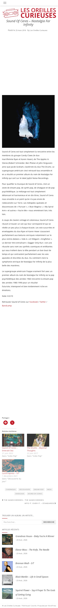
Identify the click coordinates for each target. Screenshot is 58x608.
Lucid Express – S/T (10, 473)
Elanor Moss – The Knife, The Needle (32, 549)
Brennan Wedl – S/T (25, 563)
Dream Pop (39, 489)
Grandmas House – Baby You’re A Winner (35, 536)
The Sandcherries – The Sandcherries (23, 500)
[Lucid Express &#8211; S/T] (13, 465)
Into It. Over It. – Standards (40, 503)
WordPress (52, 606)
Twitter (43, 302)
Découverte (24, 489)
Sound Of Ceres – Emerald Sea (10, 449)
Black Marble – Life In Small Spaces (32, 576)
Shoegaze (19, 494)
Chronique (11, 489)
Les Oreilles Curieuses (38, 30)
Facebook (33, 302)
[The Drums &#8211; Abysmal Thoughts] (38, 440)
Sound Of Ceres (35, 494)
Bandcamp (7, 305)
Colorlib (33, 606)
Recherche (48, 522)
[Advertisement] (29, 64)
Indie (49, 489)
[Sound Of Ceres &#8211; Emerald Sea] (13, 440)
